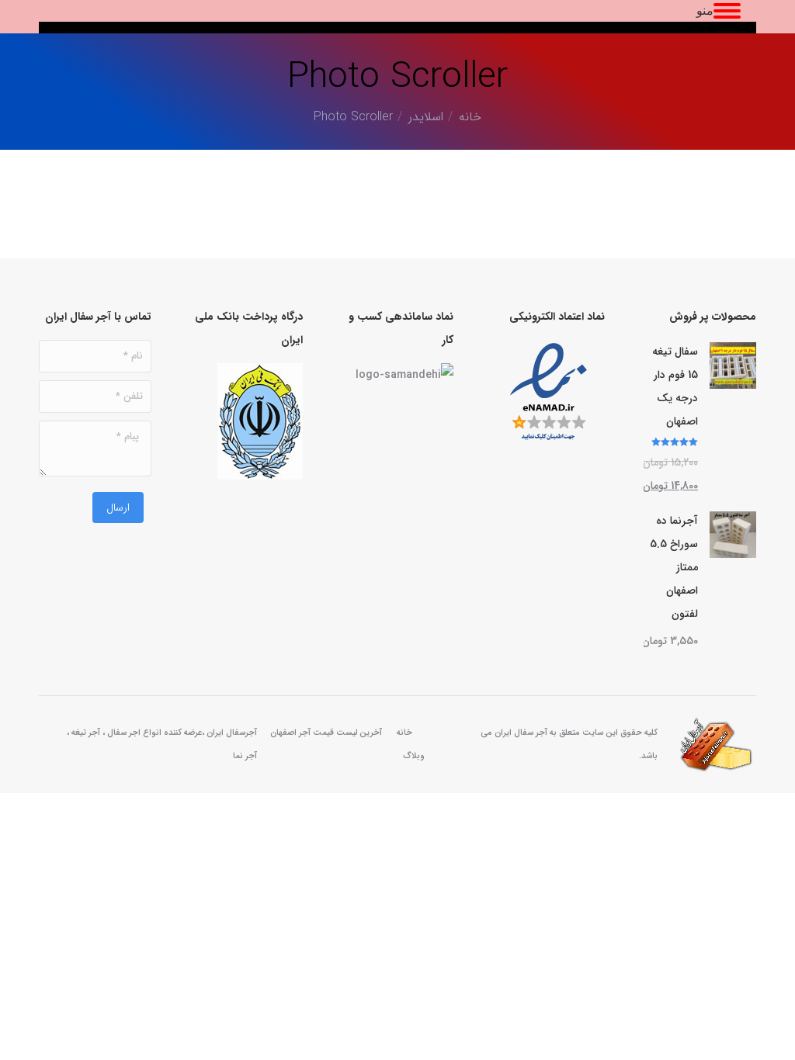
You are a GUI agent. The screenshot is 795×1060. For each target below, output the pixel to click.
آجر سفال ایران (521, 733)
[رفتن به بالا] (771, 1036)
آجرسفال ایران (232, 733)
